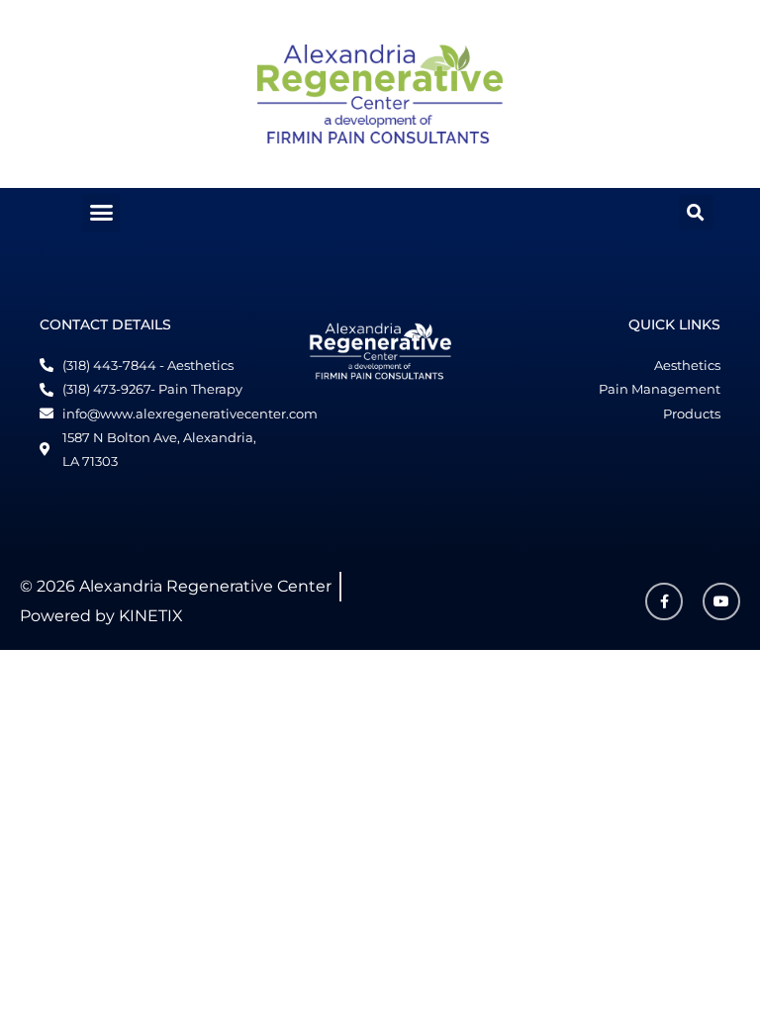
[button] (101, 212)
